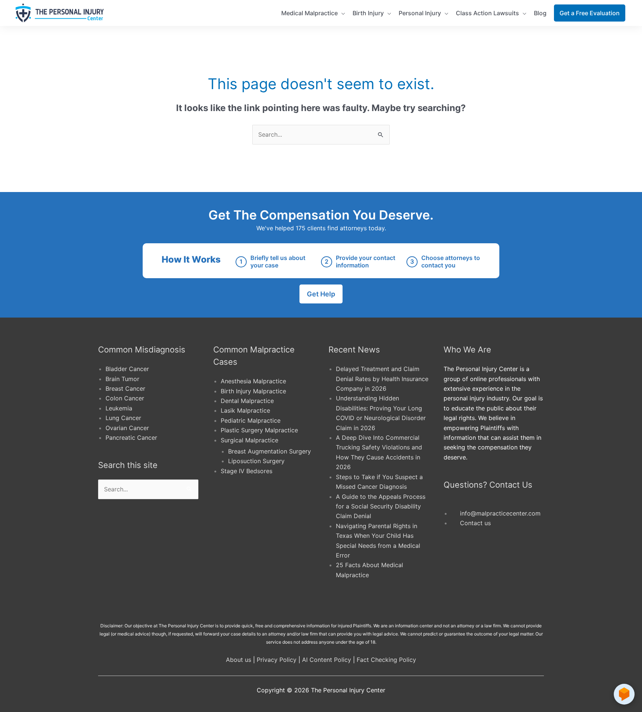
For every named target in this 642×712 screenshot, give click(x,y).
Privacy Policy (276, 659)
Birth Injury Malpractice (253, 391)
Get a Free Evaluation (590, 13)
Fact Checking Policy (386, 659)
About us (238, 659)
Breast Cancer (125, 388)
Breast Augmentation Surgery (269, 451)
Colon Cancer (125, 398)
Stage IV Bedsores (246, 471)
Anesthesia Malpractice (253, 381)
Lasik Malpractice (245, 410)
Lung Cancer (123, 418)
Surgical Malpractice (249, 440)
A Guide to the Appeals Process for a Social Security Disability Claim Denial (380, 506)
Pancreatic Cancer (131, 437)
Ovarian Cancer (127, 428)
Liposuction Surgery (256, 461)
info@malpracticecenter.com (500, 513)
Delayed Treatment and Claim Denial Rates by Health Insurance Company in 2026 (382, 378)
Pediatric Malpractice (251, 420)
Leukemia (119, 408)
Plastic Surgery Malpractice (259, 430)
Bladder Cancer (127, 369)
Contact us (475, 523)
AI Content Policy (326, 659)
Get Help (321, 294)
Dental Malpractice (247, 400)
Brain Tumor (122, 379)
